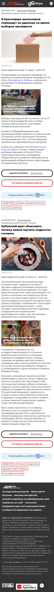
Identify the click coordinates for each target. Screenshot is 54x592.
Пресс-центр (38, 492)
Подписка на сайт (12, 503)
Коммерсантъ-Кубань (20, 80)
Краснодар (44, 303)
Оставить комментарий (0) (27, 183)
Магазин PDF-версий (25, 495)
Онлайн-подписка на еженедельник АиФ (25, 499)
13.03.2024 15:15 (8, 10)
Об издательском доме (15, 492)
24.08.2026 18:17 (8, 220)
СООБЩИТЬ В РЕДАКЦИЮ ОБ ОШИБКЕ (21, 510)
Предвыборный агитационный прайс (23, 506)
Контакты (30, 503)
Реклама (7, 495)
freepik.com (6, 65)
